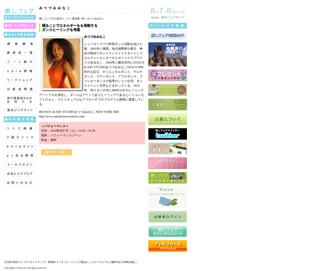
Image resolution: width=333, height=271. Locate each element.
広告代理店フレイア (17, 262)
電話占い (85, 262)
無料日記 (116, 262)
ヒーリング (72, 262)
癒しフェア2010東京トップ (54, 18)
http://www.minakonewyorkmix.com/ (62, 116)
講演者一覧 (78, 18)
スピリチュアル (100, 262)
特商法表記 (129, 262)
